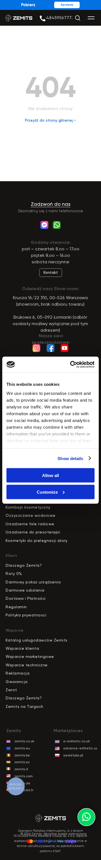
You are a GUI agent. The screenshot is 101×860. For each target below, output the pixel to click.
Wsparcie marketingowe (30, 656)
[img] (42, 18)
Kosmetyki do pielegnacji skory (36, 540)
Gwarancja (17, 681)
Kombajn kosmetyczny (28, 507)
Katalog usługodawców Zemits (37, 640)
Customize (47, 491)
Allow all (50, 475)
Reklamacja (17, 673)
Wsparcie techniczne (27, 665)
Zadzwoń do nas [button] (50, 204)
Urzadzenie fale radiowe (30, 524)
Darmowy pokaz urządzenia (33, 582)
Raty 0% (14, 573)
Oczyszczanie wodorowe (31, 515)
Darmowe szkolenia (25, 590)
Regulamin (16, 607)
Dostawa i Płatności (26, 598)
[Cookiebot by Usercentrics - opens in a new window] (71, 364)
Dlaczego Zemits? (24, 565)
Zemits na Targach (24, 706)
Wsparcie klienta (22, 648)
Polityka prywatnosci (26, 615)
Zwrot (11, 690)
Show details (70, 458)
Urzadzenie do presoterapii (33, 532)
